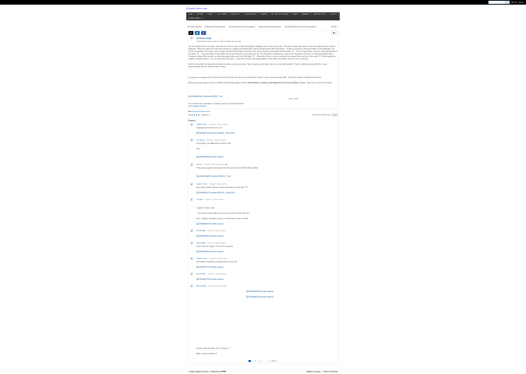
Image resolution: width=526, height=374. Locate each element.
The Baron (199, 199)
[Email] (197, 33)
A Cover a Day (203, 38)
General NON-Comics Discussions (300, 26)
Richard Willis (200, 230)
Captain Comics (201, 124)
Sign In (521, 2)
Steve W (206, 41)
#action (192, 111)
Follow (335, 115)
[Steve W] (226, 165)
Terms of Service (330, 371)
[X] (190, 33)
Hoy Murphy (200, 140)
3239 (273, 361)
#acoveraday (200, 111)
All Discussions (194, 26)
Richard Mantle (201, 286)
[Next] (277, 361)
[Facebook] (203, 33)
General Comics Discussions (241, 26)
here (313, 83)
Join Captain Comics (197, 106)
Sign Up (514, 2)
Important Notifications (269, 26)
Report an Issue (313, 371)
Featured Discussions (215, 26)
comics (207, 111)
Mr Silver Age (236, 41)
